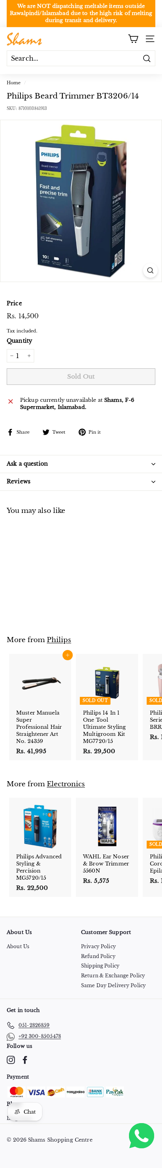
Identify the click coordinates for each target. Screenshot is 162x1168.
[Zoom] (150, 270)
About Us (18, 946)
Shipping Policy (100, 966)
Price (14, 303)
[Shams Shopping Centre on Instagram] (11, 1060)
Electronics (66, 784)
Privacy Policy (98, 946)
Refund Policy (98, 956)
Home (14, 82)
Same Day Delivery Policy (113, 985)
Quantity (19, 340)
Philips (59, 639)
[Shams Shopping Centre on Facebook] (25, 1060)
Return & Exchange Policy (113, 976)
